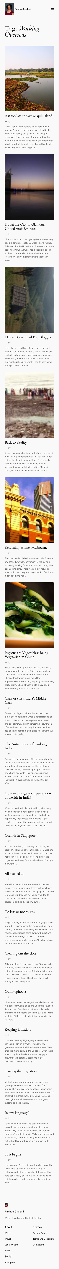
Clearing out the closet (21, 953)
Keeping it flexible (18, 1029)
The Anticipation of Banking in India (28, 746)
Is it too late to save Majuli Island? (29, 116)
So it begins (13, 1154)
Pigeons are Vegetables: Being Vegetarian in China (26, 655)
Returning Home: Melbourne (26, 547)
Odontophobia (15, 991)
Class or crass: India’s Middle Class (25, 700)
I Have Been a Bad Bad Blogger (28, 337)
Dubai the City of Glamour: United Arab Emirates (25, 226)
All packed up (15, 874)
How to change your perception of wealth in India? (28, 795)
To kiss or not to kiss (20, 912)
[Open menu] (52, 9)
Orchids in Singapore (20, 835)
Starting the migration (21, 1071)
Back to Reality (16, 442)
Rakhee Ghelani (23, 9)
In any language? (17, 1113)
